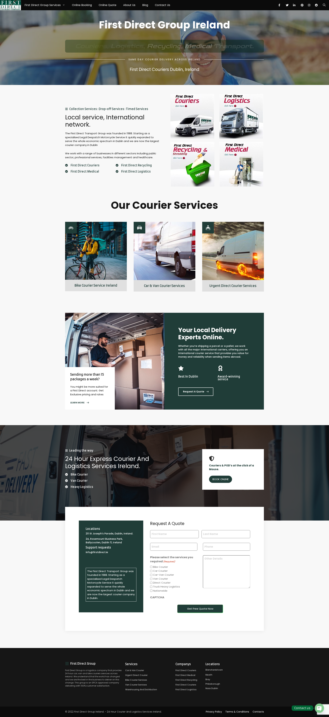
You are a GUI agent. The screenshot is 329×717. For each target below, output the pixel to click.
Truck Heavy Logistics (166, 586)
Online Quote (107, 5)
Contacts (258, 711)
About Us (129, 5)
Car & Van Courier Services (164, 286)
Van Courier (160, 578)
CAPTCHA (157, 597)
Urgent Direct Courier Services (233, 286)
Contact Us (162, 5)
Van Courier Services (136, 684)
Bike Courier (160, 567)
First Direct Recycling (136, 165)
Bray (207, 679)
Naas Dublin (211, 688)
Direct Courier (161, 582)
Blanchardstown (214, 669)
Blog (145, 5)
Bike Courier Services (136, 679)
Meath (208, 674)
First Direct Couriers (85, 165)
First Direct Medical (85, 171)
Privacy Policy (214, 711)
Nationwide (160, 590)
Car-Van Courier (163, 575)
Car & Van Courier (134, 670)
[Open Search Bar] (324, 5)
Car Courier (160, 571)
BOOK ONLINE (220, 479)
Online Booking (82, 5)
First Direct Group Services (43, 5)
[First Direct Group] (10, 5)
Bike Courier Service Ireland (96, 285)
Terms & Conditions (237, 711)
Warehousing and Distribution (141, 689)
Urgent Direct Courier (136, 675)
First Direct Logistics (136, 171)
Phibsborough (212, 683)
